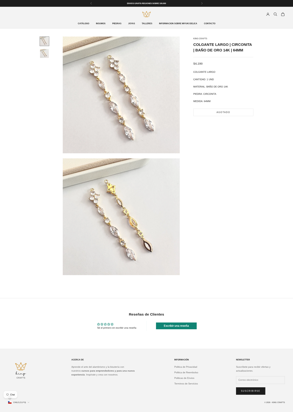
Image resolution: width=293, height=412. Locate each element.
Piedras (116, 23)
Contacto (209, 23)
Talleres (147, 23)
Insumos (100, 23)
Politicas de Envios (184, 378)
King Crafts (200, 38)
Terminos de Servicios (186, 383)
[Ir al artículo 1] (44, 41)
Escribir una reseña (176, 325)
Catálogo (83, 23)
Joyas (131, 23)
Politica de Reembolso (186, 372)
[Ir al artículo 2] (44, 53)
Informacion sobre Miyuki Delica (178, 23)
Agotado (223, 112)
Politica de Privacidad (185, 366)
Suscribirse (250, 391)
